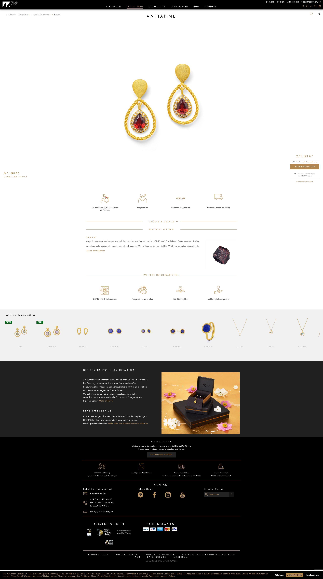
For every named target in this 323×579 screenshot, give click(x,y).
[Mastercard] (167, 529)
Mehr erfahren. (106, 401)
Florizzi (83, 347)
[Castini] (177, 331)
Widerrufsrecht (127, 554)
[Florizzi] (83, 331)
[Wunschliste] (315, 6)
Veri (21, 347)
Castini (177, 347)
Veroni (271, 347)
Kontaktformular (98, 494)
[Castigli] (115, 331)
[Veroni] (271, 331)
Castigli (115, 347)
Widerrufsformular (160, 554)
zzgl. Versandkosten (309, 162)
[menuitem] (303, 6)
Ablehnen (279, 575)
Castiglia (146, 347)
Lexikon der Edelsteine (95, 251)
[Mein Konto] (311, 6)
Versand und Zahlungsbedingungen (209, 554)
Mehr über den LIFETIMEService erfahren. (128, 424)
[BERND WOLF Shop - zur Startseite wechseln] (10, 4)
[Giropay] (153, 529)
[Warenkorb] (319, 6)
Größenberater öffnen (304, 181)
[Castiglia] (146, 331)
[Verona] (52, 331)
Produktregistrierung (311, 2)
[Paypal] (146, 529)
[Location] (307, 6)
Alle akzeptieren (294, 575)
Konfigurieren (312, 575)
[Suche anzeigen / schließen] (303, 6)
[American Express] (160, 529)
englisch (270, 2)
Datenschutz (156, 557)
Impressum (180, 557)
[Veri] (21, 331)
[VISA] (174, 529)
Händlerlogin (292, 2)
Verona (52, 347)
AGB (137, 557)
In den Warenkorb (305, 167)
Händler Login (98, 554)
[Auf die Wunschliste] (313, 14)
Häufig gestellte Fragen (101, 512)
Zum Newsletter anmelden (161, 455)
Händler (280, 2)
